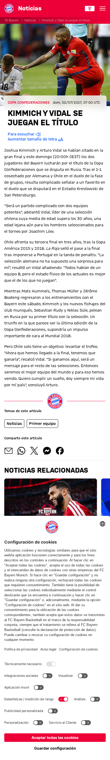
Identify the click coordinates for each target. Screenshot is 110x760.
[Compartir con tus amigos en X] (34, 451)
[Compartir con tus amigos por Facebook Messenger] (47, 451)
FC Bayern (12, 20)
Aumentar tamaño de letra (32, 139)
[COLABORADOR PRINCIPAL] (89, 8)
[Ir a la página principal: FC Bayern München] (9, 8)
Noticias (30, 20)
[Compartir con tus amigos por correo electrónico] (8, 451)
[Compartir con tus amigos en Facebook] (60, 451)
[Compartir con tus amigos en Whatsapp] (21, 451)
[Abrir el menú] (102, 8)
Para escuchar (21, 134)
